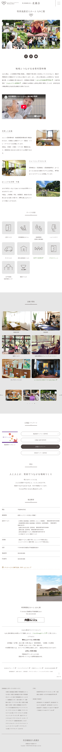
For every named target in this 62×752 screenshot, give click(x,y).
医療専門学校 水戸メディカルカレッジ (45, 691)
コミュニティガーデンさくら (11, 715)
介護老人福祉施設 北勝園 (12, 691)
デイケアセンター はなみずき (16, 728)
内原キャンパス (36, 668)
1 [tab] (27, 403)
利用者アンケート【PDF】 (40, 453)
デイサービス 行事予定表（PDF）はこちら (16, 567)
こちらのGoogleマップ (38, 633)
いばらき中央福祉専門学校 (43, 80)
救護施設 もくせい (12, 699)
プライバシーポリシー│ (34, 671)
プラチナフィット (53, 258)
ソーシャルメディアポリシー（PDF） (46, 671)
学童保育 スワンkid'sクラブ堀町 (50, 707)
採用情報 (11, 671)
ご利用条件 (25, 671)
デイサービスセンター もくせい (19, 718)
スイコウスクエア (23, 668)
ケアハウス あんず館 (16, 702)
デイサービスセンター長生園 (20, 712)
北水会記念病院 (50, 668)
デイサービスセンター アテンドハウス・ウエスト (16, 723)
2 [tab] (30, 403)
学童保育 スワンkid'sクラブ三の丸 (45, 710)
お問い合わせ (18, 671)
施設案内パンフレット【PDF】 (40, 433)
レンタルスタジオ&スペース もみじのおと (45, 380)
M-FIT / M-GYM (38, 258)
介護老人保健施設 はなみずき (19, 704)
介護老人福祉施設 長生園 (16, 694)
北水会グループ (9, 668)
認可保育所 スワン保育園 (42, 702)
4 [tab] (34, 403)
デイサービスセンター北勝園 (14, 710)
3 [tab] (32, 403)
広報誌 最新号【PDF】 (40, 440)
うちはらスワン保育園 (12, 83)
